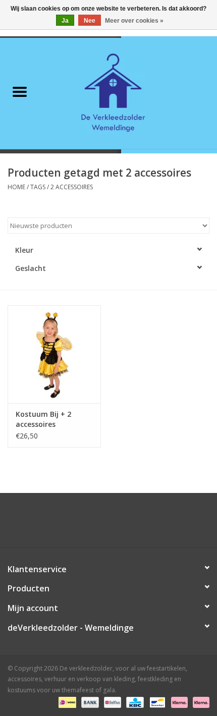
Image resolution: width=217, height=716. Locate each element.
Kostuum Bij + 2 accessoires (43, 419)
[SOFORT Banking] (178, 702)
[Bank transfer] (89, 702)
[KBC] (134, 702)
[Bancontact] (156, 702)
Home (16, 187)
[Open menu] (19, 91)
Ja (65, 20)
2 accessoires (71, 187)
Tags (37, 187)
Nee (89, 20)
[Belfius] (111, 702)
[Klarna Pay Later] (199, 702)
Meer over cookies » (134, 20)
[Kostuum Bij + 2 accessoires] (54, 354)
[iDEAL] (66, 702)
